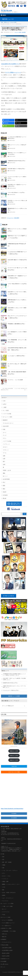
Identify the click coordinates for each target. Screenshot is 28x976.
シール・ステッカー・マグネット (10, 870)
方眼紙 (3, 865)
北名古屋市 (24, 32)
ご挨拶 (4, 407)
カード (4, 432)
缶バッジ (5, 476)
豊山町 (4, 498)
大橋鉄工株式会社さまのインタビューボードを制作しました (14, 686)
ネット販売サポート (6, 925)
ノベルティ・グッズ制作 (7, 903)
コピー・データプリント (7, 898)
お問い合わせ (5, 964)
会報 (4, 455)
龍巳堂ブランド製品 (6, 928)
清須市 (4, 492)
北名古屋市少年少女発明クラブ (10, 64)
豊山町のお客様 (5, 953)
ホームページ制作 (18, 32)
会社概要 (4, 961)
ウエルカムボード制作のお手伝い (11, 690)
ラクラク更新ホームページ (13, 72)
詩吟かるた (4, 933)
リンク (3, 967)
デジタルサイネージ (8, 423)
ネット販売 (6, 410)
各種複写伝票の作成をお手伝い (10, 682)
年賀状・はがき (7, 470)
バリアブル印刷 (7, 413)
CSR (4, 401)
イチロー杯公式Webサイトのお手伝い (16, 192)
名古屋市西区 (6, 479)
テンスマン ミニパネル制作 (15, 379)
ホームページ (10, 217)
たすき (3, 887)
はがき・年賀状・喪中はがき (9, 892)
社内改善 (5, 495)
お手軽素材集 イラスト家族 (9, 931)
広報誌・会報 (5, 881)
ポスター (5, 447)
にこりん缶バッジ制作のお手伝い (16, 355)
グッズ (4, 435)
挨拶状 (3, 895)
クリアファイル (5, 911)
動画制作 (5, 420)
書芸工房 (4, 936)
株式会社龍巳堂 (12, 972)
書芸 (4, 488)
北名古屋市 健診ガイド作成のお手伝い (16, 168)
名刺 (4, 464)
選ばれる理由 (5, 945)
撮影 (4, 485)
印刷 (4, 429)
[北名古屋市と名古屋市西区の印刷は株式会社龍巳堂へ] (14, 6)
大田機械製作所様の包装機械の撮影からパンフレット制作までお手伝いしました (14, 674)
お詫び (4, 404)
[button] (14, 696)
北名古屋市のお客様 (6, 947)
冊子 (4, 461)
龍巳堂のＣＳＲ (5, 958)
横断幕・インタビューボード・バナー (11, 884)
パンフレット (6, 444)
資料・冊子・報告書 (6, 862)
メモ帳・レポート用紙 (7, 906)
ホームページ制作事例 (7, 920)
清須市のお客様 (5, 956)
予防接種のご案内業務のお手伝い (16, 323)
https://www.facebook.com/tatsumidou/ (12, 808)
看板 (4, 473)
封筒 (3, 859)
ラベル (4, 452)
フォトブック (5, 900)
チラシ (4, 438)
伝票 (4, 458)
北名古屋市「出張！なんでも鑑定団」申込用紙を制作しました (14, 679)
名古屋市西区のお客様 (7, 950)
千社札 (3, 914)
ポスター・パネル (6, 876)
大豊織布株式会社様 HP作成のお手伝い (17, 160)
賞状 (3, 889)
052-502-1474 (7, 10)
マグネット (6, 450)
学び (4, 482)
